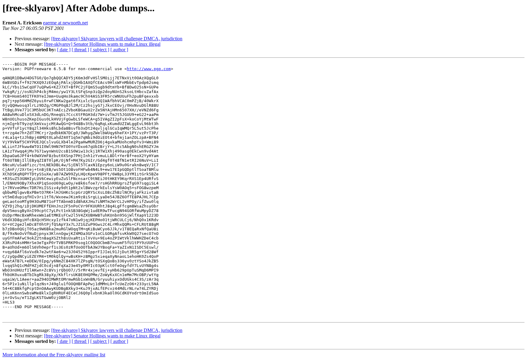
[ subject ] (99, 49)
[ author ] (119, 49)
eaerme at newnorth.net (65, 22)
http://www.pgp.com (149, 69)
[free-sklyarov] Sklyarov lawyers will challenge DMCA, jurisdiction (116, 38)
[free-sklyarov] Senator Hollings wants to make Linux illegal (102, 44)
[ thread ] (80, 49)
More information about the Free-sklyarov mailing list (53, 354)
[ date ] (63, 49)
